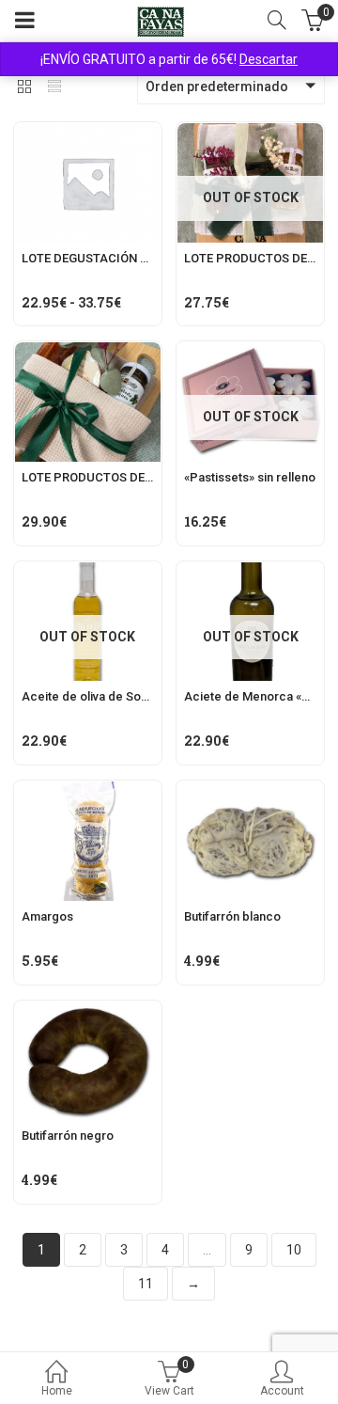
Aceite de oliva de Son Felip (99, 696)
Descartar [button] (268, 59)
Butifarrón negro (68, 1135)
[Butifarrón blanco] (250, 791)
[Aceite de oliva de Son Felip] (88, 572)
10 (293, 1249)
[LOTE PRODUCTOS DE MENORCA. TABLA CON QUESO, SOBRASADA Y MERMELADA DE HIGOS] (88, 352)
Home (56, 1390)
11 (145, 1283)
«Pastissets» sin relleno (249, 477)
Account (282, 1390)
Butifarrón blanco (232, 916)
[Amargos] (88, 791)
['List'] (54, 88)
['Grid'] (24, 88)
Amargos (47, 916)
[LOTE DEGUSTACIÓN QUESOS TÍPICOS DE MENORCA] (88, 133)
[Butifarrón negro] (88, 1011)
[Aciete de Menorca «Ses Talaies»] (250, 572)
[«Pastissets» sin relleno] (250, 352)
